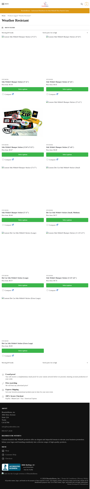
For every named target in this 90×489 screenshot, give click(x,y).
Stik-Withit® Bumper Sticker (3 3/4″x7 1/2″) (18, 147)
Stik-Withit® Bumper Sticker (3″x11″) (60, 147)
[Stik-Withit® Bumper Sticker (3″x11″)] (67, 122)
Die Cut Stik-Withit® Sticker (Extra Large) (17, 343)
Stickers (5, 79)
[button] (86, 4)
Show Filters (10, 27)
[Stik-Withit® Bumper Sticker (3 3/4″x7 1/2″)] (23, 122)
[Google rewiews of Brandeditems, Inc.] (45, 473)
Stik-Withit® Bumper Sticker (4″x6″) (59, 82)
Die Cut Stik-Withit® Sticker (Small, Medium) (63, 213)
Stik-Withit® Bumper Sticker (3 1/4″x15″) (61, 278)
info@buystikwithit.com (10, 427)
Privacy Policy (83, 478)
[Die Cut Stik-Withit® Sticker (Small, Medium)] (67, 187)
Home (4, 16)
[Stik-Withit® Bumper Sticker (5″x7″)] (23, 187)
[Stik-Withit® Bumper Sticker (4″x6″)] (67, 56)
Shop (7, 451)
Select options (22, 89)
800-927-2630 (7, 431)
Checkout (8, 458)
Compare (7, 94)
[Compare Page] (13, 94)
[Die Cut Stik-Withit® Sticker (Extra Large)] (23, 318)
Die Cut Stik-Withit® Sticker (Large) (15, 278)
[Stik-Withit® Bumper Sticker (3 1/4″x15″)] (67, 253)
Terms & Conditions (69, 478)
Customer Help (10, 455)
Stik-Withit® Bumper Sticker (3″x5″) (15, 82)
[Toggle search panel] (82, 4)
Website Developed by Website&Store (77, 484)
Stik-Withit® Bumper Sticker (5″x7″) (15, 213)
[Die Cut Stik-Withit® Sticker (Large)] (23, 253)
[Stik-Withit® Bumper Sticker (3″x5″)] (23, 56)
